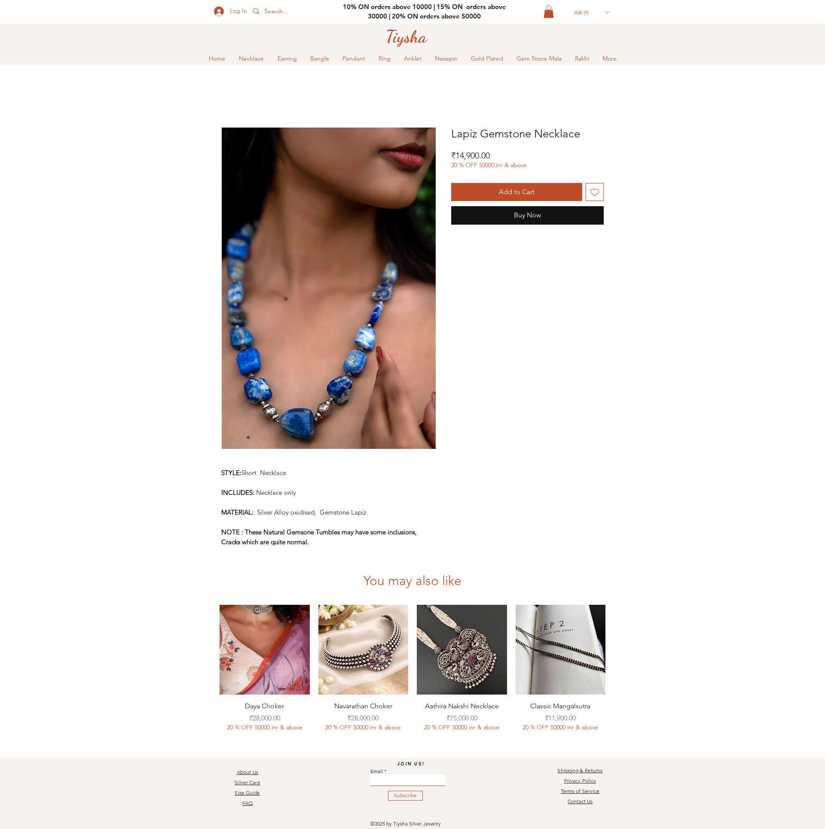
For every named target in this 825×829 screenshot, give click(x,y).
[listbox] (591, 12)
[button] (549, 12)
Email (376, 771)
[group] (412, 673)
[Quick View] (265, 650)
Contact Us (580, 801)
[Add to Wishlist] (595, 192)
